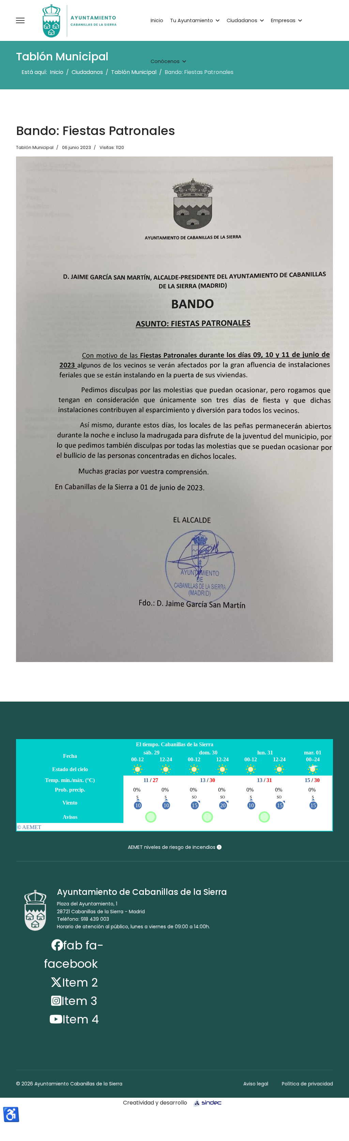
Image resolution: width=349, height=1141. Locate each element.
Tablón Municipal (35, 147)
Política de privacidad (307, 1083)
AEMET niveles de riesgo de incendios (172, 847)
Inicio (157, 20)
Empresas (283, 20)
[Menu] (20, 20)
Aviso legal (255, 1083)
